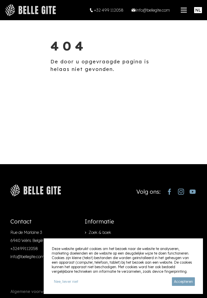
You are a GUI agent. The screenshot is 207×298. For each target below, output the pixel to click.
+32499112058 (24, 248)
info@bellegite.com (27, 256)
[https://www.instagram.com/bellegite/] (181, 192)
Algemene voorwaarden (34, 291)
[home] (30, 10)
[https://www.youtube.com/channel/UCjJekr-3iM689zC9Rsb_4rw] (193, 192)
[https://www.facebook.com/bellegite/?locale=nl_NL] (169, 192)
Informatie (99, 221)
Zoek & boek (100, 232)
